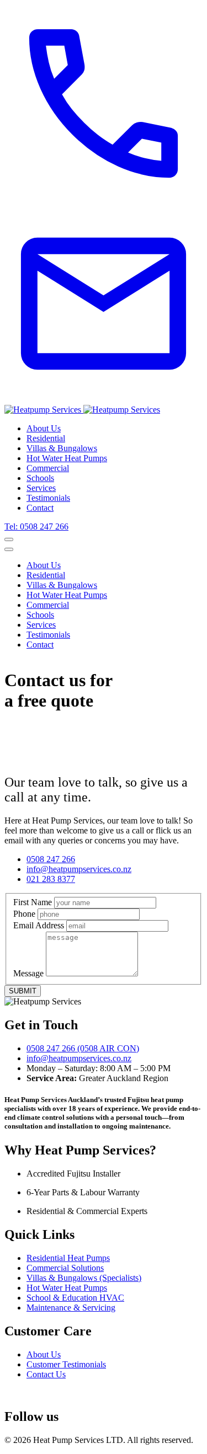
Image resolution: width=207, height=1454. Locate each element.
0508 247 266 (50, 859)
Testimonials (48, 498)
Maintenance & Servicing (70, 1307)
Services (41, 488)
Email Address (38, 925)
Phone (24, 913)
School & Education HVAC (75, 1297)
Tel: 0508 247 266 (36, 526)
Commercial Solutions (65, 1268)
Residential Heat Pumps (68, 1258)
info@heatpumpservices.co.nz (78, 869)
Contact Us (46, 1374)
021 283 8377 (50, 879)
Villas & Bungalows (61, 448)
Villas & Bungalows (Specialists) (83, 1277)
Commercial (47, 468)
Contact (40, 507)
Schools (40, 478)
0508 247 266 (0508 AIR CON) (82, 1048)
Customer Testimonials (66, 1364)
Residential (45, 438)
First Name (32, 902)
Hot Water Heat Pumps (66, 458)
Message (28, 973)
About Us (43, 428)
